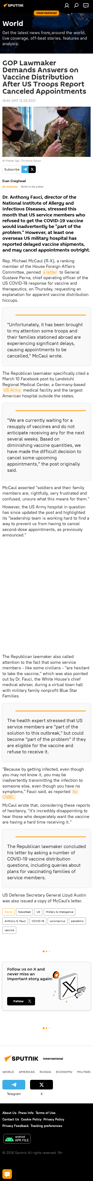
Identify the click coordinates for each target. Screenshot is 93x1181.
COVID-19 (38, 921)
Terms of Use (46, 1113)
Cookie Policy (31, 1119)
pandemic (77, 921)
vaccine (9, 930)
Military (84, 1072)
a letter (50, 272)
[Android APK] (17, 1139)
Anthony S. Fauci (15, 921)
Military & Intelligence (59, 912)
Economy (64, 1072)
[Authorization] (67, 5)
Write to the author (32, 186)
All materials (9, 186)
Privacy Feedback (15, 1126)
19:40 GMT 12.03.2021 (19, 100)
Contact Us (10, 1119)
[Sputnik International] (14, 7)
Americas (27, 1072)
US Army (12, 390)
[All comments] (7, 1174)
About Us (9, 1113)
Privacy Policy (53, 1119)
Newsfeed (24, 912)
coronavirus (57, 921)
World (8, 912)
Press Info (26, 1113)
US (38, 912)
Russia (45, 1072)
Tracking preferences (46, 1126)
